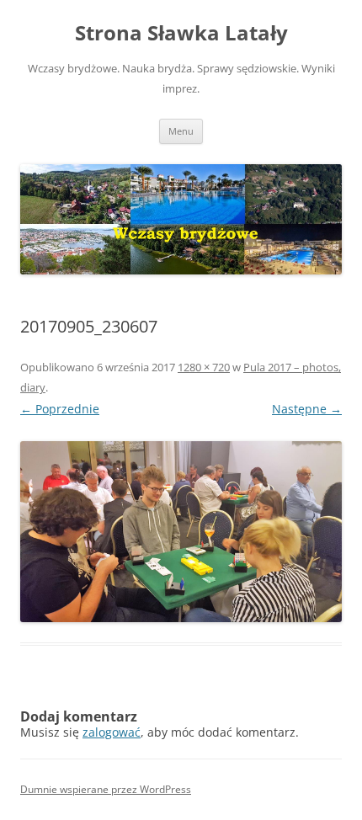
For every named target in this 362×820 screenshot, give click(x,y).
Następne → (307, 409)
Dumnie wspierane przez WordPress (105, 789)
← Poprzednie (59, 409)
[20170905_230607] (181, 531)
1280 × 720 (204, 367)
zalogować (112, 732)
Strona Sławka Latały (181, 33)
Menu (181, 131)
